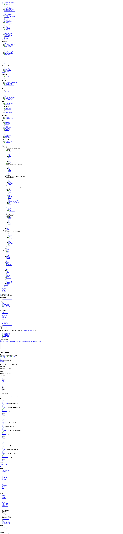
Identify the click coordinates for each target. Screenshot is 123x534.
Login (9, 396)
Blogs (5, 279)
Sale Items (8, 142)
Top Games (9, 95)
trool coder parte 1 (5, 407)
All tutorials (8, 54)
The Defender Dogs (5, 418)
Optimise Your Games (15, 202)
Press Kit (3, 497)
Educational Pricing (9, 84)
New (3, 289)
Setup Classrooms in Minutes (12, 82)
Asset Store (6, 250)
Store (3, 113)
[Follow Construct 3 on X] (4, 520)
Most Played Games (11, 97)
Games (8, 125)
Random (3, 292)
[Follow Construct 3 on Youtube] (7, 109)
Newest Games (8, 96)
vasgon (1, 360)
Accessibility (4, 529)
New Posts (8, 104)
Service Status (4, 530)
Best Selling (9, 135)
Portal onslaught (4, 422)
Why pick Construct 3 (10, 76)
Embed (7, 357)
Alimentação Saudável (5, 430)
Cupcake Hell (4, 453)
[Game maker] (8, 145)
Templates (8, 128)
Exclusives (8, 137)
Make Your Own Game (5, 475)
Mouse (3, 378)
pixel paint (4, 445)
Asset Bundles (9, 141)
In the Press (4, 498)
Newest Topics (10, 91)
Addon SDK (9, 46)
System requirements (11, 44)
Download (10, 67)
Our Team (3, 496)
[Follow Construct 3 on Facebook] (8, 111)
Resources (3, 39)
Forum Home (9, 90)
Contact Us (6, 285)
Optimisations (11, 53)
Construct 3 (13, 148)
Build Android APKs (11, 51)
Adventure (4, 434)
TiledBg (3, 382)
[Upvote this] (3, 356)
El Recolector (4, 411)
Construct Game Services (15, 176)
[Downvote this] (11, 356)
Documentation (4, 477)
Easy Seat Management (5, 483)
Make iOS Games (15, 201)
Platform (3, 388)
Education (3, 72)
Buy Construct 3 (8, 117)
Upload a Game (9, 99)
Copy (1, 340)
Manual (8, 43)
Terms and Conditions (5, 527)
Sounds (10, 127)
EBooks (8, 124)
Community (4, 86)
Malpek (3, 426)
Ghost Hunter (4, 449)
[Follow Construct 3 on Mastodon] (8, 112)
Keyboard (3, 377)
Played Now (4, 291)
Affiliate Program (5, 491)
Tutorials (7, 63)
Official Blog (10, 103)
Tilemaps (7, 130)
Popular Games (7, 304)
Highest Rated (9, 136)
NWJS (9, 68)
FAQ (7, 78)
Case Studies (4, 479)
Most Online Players (10, 98)
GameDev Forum (5, 503)
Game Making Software (6, 470)
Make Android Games (15, 200)
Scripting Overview (10, 45)
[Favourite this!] (4, 358)
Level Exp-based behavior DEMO (7, 441)
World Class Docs (10, 83)
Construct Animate (13, 164)
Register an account (14, 396)
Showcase (7, 305)
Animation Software (5, 471)
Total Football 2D (5, 457)
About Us (3, 495)
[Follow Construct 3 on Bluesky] (7, 110)
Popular (3, 290)
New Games (7, 303)
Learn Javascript (4, 485)
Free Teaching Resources (6, 484)
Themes (8, 129)
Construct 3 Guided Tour (8, 299)
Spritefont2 (4, 381)
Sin (2, 390)
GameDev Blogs (4, 505)
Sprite (3, 380)
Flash (3, 386)
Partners (3, 486)
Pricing (3, 476)
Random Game (8, 306)
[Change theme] (4, 294)
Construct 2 (10, 214)
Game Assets (4, 502)
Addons (8, 122)
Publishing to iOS (9, 52)
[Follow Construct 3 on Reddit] (7, 108)
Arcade (5, 267)
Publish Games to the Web (16, 199)
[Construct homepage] (8, 2)
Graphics (8, 126)
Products (3, 3)
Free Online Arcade (5, 506)
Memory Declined (5, 403)
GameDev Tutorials (5, 504)
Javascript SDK (9, 70)
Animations (9, 123)
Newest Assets (10, 134)
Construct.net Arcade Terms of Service (29, 330)
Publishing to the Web (12, 50)
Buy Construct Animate (10, 118)
